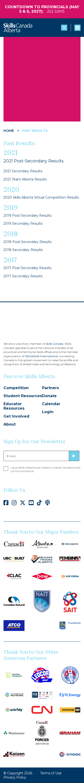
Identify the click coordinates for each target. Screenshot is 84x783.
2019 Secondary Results (23, 223)
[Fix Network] (42, 694)
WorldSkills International (41, 356)
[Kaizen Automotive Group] (14, 754)
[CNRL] (14, 601)
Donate (49, 396)
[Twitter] (22, 502)
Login (47, 412)
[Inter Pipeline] (70, 543)
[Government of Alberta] (42, 543)
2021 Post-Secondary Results (34, 161)
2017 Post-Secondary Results (27, 268)
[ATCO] (14, 625)
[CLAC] (14, 576)
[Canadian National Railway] (42, 709)
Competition (16, 388)
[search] (64, 28)
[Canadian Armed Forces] (42, 732)
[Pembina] (70, 559)
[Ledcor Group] (42, 675)
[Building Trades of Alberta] (42, 559)
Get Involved (16, 416)
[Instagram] (14, 502)
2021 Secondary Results (23, 171)
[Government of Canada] (14, 543)
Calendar (51, 404)
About (10, 424)
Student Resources (23, 396)
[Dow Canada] (42, 576)
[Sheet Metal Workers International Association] (70, 675)
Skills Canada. (55, 343)
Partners (50, 388)
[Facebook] (6, 502)
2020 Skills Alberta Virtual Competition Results (41, 197)
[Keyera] (70, 576)
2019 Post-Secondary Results (27, 215)
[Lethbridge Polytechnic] (14, 694)
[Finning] (70, 709)
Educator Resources (14, 406)
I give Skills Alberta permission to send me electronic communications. (45, 469)
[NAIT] (42, 601)
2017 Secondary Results (23, 276)
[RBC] (70, 625)
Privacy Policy (15, 777)
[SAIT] (70, 601)
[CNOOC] (70, 754)
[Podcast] (47, 502)
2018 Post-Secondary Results (28, 242)
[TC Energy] (70, 695)
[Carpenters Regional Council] (14, 559)
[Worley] (14, 709)
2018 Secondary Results (23, 250)
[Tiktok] (39, 502)
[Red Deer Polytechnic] (14, 675)
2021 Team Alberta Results (25, 179)
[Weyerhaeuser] (14, 733)
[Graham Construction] (70, 733)
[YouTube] (31, 502)
